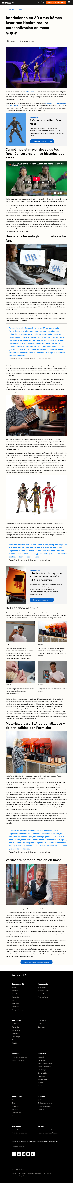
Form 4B (15, 990)
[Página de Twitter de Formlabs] (19, 1154)
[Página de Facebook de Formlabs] (14, 1154)
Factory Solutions (18, 1060)
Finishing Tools (43, 997)
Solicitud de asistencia (19, 1130)
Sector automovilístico (45, 1063)
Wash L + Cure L (43, 990)
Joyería (40, 1083)
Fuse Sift (41, 994)
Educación (41, 1076)
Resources (15, 1106)
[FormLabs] (8, 3)
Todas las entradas (15, 9)
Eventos (15, 1109)
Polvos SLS (15, 1027)
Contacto (41, 1109)
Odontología (16, 1037)
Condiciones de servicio (34, 1173)
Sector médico (42, 1073)
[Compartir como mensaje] (15, 33)
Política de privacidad (18, 1173)
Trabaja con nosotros (45, 1103)
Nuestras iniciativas (44, 1106)
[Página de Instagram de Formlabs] (23, 1154)
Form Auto (15, 1007)
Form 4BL (15, 997)
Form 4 (14, 987)
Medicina (15, 1040)
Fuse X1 (14, 1000)
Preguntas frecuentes (25, 1176)
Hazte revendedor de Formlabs (48, 1133)
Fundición (15, 1043)
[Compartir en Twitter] (11, 33)
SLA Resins (16, 1024)
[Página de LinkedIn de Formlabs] (33, 1154)
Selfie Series (29, 92)
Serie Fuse (15, 1003)
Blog (13, 1103)
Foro (13, 1116)
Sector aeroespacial (44, 1067)
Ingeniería (15, 1033)
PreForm (41, 1024)
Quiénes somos (43, 1100)
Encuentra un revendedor (56, 2)
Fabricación (42, 1060)
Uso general (16, 1030)
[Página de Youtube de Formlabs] (28, 1154)
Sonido (40, 1086)
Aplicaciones (16, 1100)
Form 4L (15, 994)
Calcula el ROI (16, 1113)
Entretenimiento (43, 1079)
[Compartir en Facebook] (7, 33)
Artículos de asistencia (19, 1057)
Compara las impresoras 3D (21, 1010)
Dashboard (41, 1027)
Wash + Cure (42, 987)
